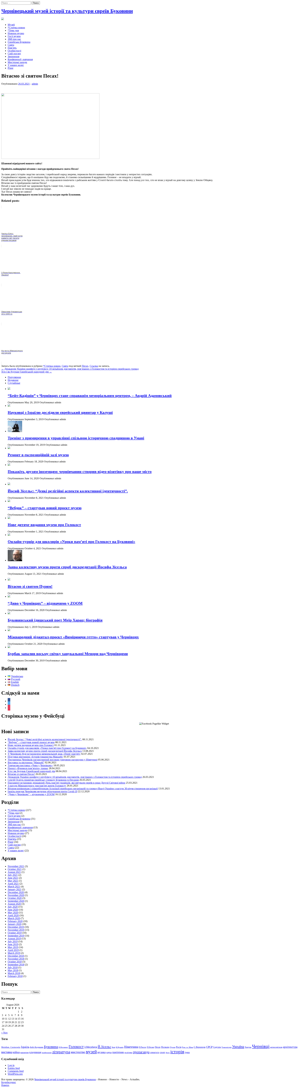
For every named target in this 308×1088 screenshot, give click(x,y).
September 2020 (16, 901)
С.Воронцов (199, 1047)
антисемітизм (276, 1047)
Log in (11, 1065)
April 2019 (13, 950)
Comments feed (16, 1071)
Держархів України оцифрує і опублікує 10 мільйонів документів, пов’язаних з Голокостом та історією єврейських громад (70, 368)
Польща (165, 1047)
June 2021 (13, 877)
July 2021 (13, 875)
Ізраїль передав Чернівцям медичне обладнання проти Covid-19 (42, 791)
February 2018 (15, 976)
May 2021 (13, 880)
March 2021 (14, 886)
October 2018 (15, 961)
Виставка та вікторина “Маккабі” (26, 762)
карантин (24, 1052)
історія (177, 1051)
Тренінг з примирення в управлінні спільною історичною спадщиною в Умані (76, 438)
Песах (85, 366)
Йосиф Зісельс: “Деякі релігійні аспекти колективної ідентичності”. (68, 491)
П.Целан (150, 1047)
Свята (11, 45)
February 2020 (15, 921)
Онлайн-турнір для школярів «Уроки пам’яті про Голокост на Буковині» (71, 542)
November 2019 (16, 930)
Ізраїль (25, 1046)
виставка (6, 1052)
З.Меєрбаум (90, 1047)
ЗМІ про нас (14, 39)
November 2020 (16, 895)
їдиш (187, 1052)
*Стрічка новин (16, 27)
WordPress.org (15, 1074)
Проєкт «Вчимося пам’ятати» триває (28, 768)
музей (91, 1051)
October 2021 (15, 869)
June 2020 (13, 909)
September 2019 (16, 935)
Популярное (14, 377)
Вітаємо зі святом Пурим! (30, 586)
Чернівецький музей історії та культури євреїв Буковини (67, 11)
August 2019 (14, 938)
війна (16, 1052)
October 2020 (15, 898)
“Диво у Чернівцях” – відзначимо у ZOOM (45, 603)
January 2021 (14, 889)
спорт (162, 1052)
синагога (154, 1052)
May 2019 (13, 947)
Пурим (172, 1047)
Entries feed (14, 1068)
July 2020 (13, 906)
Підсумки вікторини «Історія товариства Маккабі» (35, 756)
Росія (178, 1047)
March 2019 (14, 953)
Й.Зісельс (104, 1046)
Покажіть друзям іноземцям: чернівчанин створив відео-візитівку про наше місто (80, 471)
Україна (238, 1046)
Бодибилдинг (8, 1082)
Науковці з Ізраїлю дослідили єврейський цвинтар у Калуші (60, 412)
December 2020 (16, 892)
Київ (113, 1047)
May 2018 (13, 970)
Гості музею (14, 36)
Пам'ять (12, 839)
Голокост (76, 1046)
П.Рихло (142, 1047)
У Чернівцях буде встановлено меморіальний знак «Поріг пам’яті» (44, 753)
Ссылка (94, 366)
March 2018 (14, 973)
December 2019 (16, 927)
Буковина (51, 1047)
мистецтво (78, 1052)
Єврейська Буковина (19, 42)
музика (101, 1052)
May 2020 (13, 912)
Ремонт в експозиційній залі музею (38, 455)
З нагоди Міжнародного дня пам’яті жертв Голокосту (37, 785)
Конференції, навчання (20, 59)
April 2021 (13, 883)
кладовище (35, 1052)
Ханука (248, 1047)
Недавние (13, 380)
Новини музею (16, 33)
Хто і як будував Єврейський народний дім (26, 371)
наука (109, 1052)
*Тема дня (13, 30)
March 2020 (14, 918)
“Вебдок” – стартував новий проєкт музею (44, 508)
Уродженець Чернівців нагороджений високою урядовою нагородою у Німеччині (52, 759)
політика (128, 1052)
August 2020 (14, 903)
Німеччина (131, 1046)
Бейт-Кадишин (36, 1047)
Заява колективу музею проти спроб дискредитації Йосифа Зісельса (67, 567)
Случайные (14, 383)
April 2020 (13, 915)
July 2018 (13, 967)
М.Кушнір (120, 1047)
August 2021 (14, 872)
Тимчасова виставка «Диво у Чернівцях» (30, 765)
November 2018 (16, 958)
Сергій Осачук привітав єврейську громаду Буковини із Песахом (43, 779)
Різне (10, 68)
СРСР (209, 1046)
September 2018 (16, 964)
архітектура (290, 1046)
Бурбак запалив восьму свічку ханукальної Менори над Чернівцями (68, 654)
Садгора (217, 1047)
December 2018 (16, 956)
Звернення (13, 56)
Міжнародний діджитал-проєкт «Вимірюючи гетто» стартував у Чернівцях (73, 637)
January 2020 (14, 924)
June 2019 (13, 944)
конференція (46, 1052)
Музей (11, 24)
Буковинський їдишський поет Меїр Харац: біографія (55, 620)
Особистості (14, 50)
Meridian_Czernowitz (10, 1047)
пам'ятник (118, 1052)
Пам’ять (12, 47)
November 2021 (16, 866)
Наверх (5, 1085)
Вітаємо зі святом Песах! (21, 774)
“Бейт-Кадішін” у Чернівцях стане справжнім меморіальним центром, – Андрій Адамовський (90, 396)
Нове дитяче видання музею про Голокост (44, 525)
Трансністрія (226, 1047)
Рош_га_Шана (187, 1047)
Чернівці (261, 1046)
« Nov (4, 1032)
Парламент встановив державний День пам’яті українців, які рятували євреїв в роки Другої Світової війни (66, 782)
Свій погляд (14, 53)
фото (168, 1052)
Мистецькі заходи (17, 62)
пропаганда (141, 1052)
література (61, 1052)
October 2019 (15, 932)
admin (35, 83)
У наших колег (16, 65)
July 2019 (13, 941)
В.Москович (63, 1047)
